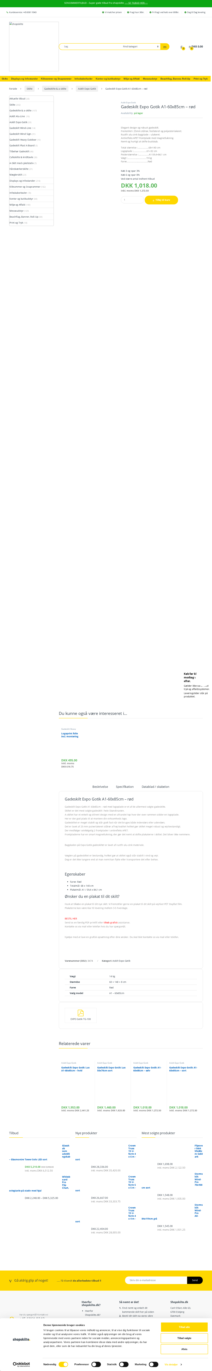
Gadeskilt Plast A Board (22, 145)
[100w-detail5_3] (87, 348)
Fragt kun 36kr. (137, 12)
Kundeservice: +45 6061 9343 (22, 12)
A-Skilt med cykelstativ (21, 163)
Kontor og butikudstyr (21, 198)
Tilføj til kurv (163, 199)
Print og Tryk (16, 222)
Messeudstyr (16, 210)
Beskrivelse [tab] (100, 787)
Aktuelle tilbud (17, 98)
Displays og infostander (22, 180)
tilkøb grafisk (111, 922)
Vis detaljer (171, 1364)
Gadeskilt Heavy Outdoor (68, 730)
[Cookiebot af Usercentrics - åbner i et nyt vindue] (21, 1364)
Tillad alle (184, 1327)
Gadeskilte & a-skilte (55, 88)
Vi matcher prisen (113, 12)
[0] (182, 46)
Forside (13, 88)
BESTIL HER (71, 918)
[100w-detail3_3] (87, 546)
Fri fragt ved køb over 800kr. (165, 12)
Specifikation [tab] (124, 787)
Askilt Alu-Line (17, 116)
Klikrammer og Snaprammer (24, 186)
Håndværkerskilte (18, 168)
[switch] (96, 1364)
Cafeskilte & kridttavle (21, 157)
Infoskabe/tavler (18, 192)
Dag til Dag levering (196, 12)
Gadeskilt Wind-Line (20, 128)
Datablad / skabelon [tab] (155, 787)
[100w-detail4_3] (87, 447)
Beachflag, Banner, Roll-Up (23, 216)
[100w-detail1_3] (87, 645)
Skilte (29, 88)
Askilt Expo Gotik (87, 88)
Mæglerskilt (15, 174)
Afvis (184, 1349)
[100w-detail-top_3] (87, 249)
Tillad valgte (184, 1338)
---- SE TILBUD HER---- (136, 2)
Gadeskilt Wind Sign (20, 133)
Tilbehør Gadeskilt (19, 151)
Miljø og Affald (17, 204)
